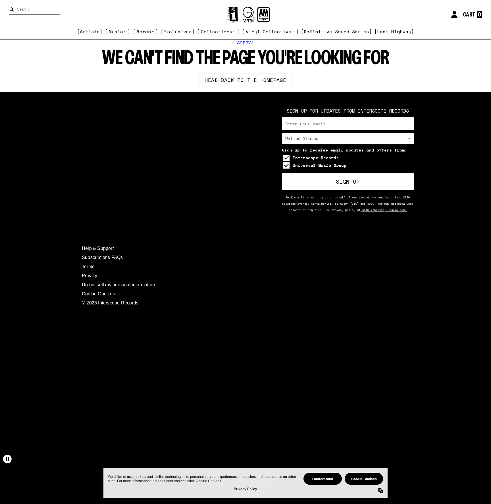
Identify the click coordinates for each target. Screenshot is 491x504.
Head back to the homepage (245, 80)
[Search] (12, 9)
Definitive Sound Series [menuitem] (336, 31)
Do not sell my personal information (118, 284)
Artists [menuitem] (90, 31)
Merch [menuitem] (144, 31)
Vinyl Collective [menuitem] (268, 31)
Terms (88, 266)
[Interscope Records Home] (245, 15)
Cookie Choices (98, 293)
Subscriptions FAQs (102, 257)
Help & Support (98, 248)
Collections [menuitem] (216, 31)
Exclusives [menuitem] (177, 31)
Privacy (89, 275)
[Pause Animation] (7, 459)
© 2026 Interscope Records (110, 302)
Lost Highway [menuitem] (394, 31)
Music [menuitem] (116, 31)
